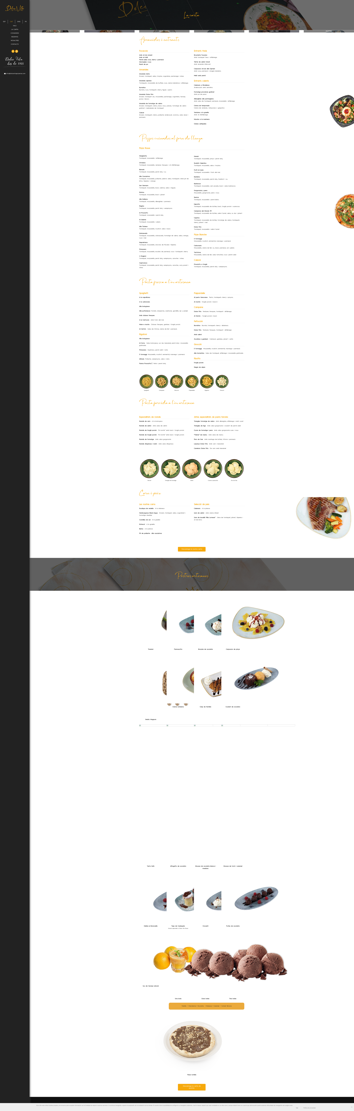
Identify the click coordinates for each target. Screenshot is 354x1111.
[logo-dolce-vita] (14, 8)
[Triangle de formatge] (170, 471)
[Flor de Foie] (234, 471)
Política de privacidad (309, 1108)
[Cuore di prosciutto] (213, 471)
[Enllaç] (55, 31)
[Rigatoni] (207, 383)
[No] (352, 1107)
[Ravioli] (149, 471)
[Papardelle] (192, 383)
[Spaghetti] (146, 383)
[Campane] (161, 383)
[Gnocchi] (222, 383)
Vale (297, 1108)
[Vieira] (192, 471)
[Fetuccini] (176, 383)
